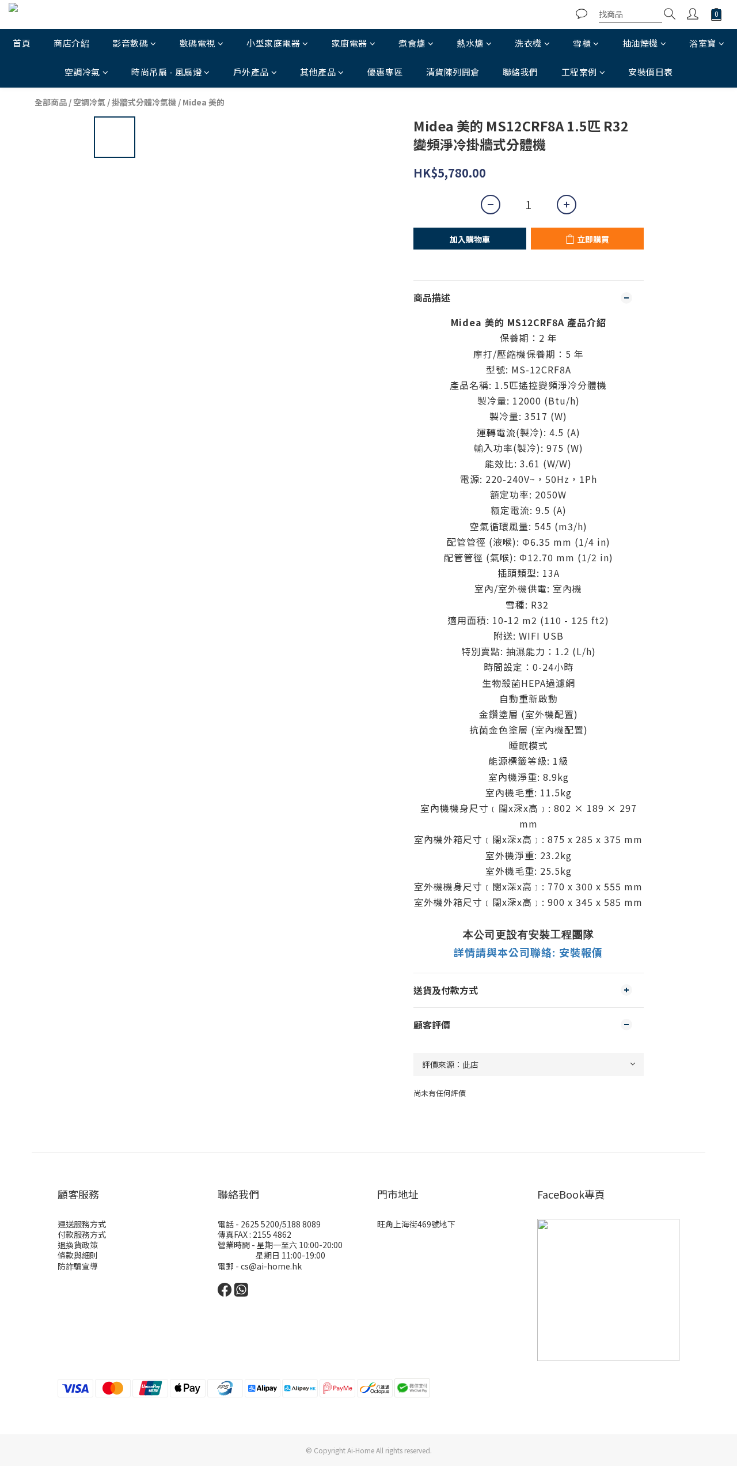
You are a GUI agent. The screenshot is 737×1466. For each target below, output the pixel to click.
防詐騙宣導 (78, 1266)
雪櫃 (582, 43)
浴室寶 (702, 43)
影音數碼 (130, 43)
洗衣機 (528, 43)
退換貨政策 (78, 1244)
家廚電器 (349, 43)
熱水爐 (470, 43)
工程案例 (579, 72)
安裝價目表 (650, 72)
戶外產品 (251, 72)
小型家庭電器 (273, 43)
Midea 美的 (204, 102)
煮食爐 (412, 43)
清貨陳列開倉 (453, 72)
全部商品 (51, 102)
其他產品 (318, 72)
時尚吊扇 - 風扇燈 (166, 72)
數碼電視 (197, 43)
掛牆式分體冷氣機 (144, 102)
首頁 (22, 43)
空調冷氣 (82, 72)
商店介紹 (71, 43)
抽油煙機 (640, 43)
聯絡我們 (520, 72)
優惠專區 (385, 72)
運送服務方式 (82, 1224)
